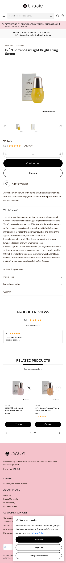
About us (7, 495)
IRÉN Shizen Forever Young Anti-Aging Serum (47, 409)
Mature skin (45, 32)
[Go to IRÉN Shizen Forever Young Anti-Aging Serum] (48, 388)
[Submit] (51, 16)
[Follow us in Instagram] (14, 469)
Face (24, 32)
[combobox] (31, 16)
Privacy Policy (37, 533)
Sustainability (9, 502)
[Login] (57, 15)
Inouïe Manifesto (10, 499)
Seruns (33, 32)
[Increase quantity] (60, 154)
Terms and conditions (12, 522)
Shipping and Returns (12, 525)
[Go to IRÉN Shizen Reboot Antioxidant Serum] (18, 388)
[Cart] (62, 15)
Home (16, 32)
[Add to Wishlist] (29, 388)
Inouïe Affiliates (10, 506)
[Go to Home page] (33, 6)
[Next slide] (60, 127)
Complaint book (10, 518)
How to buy (8, 529)
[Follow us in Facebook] (18, 469)
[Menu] (4, 15)
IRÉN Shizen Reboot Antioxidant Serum (14, 409)
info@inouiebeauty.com (16, 483)
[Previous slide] (5, 127)
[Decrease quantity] (6, 154)
